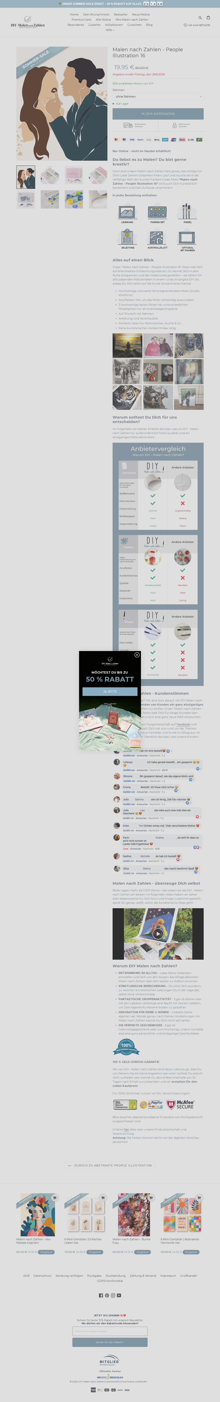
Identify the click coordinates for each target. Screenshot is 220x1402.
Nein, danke (110, 703)
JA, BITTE (110, 691)
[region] (110, 4)
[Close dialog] (137, 655)
